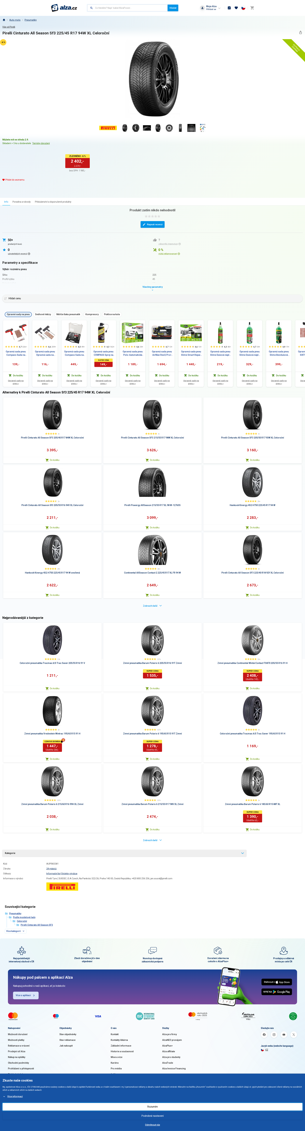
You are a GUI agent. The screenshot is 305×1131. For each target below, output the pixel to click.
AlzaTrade (167, 1063)
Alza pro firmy (169, 1034)
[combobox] (127, 8)
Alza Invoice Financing (174, 1068)
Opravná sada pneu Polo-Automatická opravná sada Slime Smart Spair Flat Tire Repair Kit (132, 353)
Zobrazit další (150, 606)
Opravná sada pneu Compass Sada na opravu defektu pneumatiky (16, 353)
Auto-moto (14, 20)
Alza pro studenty (171, 1057)
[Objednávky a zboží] (229, 8)
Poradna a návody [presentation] (22, 202)
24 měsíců (51, 868)
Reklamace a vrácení (19, 1045)
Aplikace (115, 1074)
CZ (266, 1050)
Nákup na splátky (16, 1057)
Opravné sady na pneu (16, 382)
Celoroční (22, 921)
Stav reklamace (67, 1040)
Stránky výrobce (69, 873)
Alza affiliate (168, 1051)
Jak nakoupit (66, 1045)
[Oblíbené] (236, 8)
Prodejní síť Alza (16, 1051)
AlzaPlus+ (167, 1045)
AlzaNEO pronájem (172, 1040)
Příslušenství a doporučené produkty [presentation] (53, 202)
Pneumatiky (31, 20)
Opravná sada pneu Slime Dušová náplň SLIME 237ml (220, 353)
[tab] (6, 201)
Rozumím (152, 1106)
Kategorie (10, 853)
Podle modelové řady (24, 917)
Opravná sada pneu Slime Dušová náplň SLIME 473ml (249, 353)
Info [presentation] (6, 202)
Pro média (116, 1068)
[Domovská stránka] (3, 20)
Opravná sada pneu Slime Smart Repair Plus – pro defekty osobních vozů (191, 353)
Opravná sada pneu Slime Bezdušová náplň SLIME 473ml (279, 353)
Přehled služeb (15, 1074)
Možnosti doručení (17, 1034)
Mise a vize (116, 1057)
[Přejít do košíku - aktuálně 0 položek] (252, 8)
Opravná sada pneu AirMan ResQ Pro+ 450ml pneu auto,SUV (162, 353)
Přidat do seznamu (14, 179)
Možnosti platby (16, 1040)
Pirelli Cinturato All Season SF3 (37, 925)
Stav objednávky (67, 1034)
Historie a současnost (122, 1051)
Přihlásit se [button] (211, 9)
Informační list (53, 873)
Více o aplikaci (23, 995)
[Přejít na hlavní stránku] (64, 8)
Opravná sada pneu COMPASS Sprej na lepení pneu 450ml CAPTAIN (103, 353)
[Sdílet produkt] (300, 32)
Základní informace (121, 1045)
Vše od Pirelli (8, 27)
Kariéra (115, 1063)
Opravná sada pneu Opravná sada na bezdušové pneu (45, 353)
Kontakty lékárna (119, 1040)
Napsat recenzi (155, 224)
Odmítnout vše (152, 1125)
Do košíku (54, 460)
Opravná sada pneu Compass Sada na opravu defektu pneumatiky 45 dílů (74, 353)
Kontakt (115, 1034)
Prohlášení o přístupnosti (21, 1068)
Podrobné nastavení (152, 1115)
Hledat (172, 8)
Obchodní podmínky (18, 1063)
